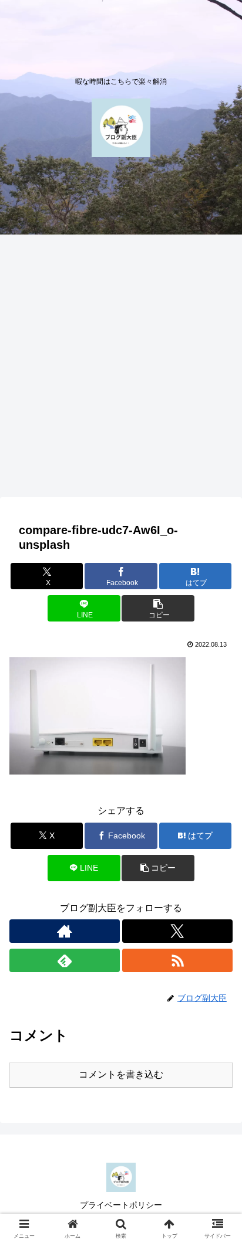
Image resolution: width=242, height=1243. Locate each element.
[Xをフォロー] (177, 931)
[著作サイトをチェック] (64, 931)
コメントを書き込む (121, 1074)
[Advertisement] (121, 369)
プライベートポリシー (121, 1205)
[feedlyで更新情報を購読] (64, 960)
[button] (158, 608)
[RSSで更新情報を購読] (177, 960)
